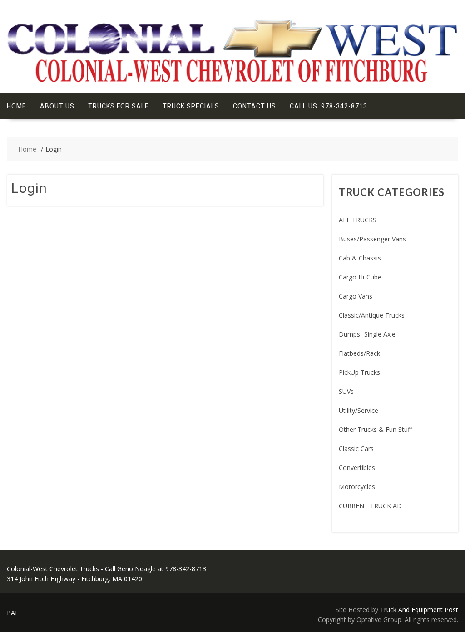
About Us (57, 106)
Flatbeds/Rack (359, 353)
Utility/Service (358, 410)
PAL (13, 612)
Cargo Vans (355, 296)
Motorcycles (357, 486)
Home (16, 106)
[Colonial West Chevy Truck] (232, 81)
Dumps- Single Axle (367, 334)
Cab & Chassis (360, 258)
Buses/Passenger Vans (372, 239)
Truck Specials (191, 106)
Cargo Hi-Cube (360, 277)
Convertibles (357, 467)
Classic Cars (356, 448)
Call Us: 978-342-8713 (328, 106)
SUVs (346, 391)
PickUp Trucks (359, 372)
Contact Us (254, 106)
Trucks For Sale (118, 106)
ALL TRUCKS (357, 220)
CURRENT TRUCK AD (370, 505)
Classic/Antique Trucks (372, 315)
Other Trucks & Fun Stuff (375, 429)
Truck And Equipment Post (419, 609)
